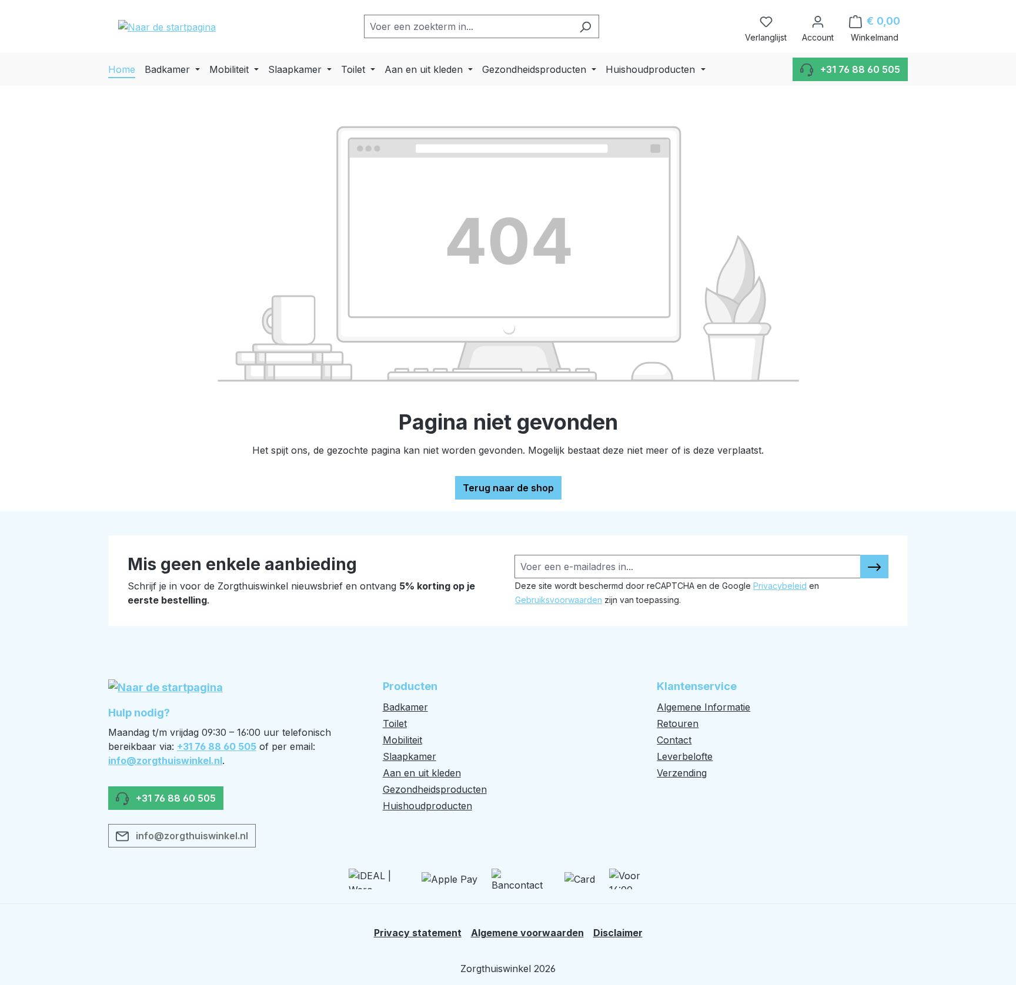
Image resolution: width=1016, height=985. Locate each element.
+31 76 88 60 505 (216, 746)
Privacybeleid (780, 586)
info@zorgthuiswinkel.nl (165, 760)
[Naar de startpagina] (167, 26)
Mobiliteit (402, 740)
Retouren (677, 723)
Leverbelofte (685, 756)
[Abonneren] (874, 566)
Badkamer (405, 707)
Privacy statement (418, 933)
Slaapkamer (409, 756)
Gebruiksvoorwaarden (558, 600)
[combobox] (468, 26)
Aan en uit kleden (422, 773)
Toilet (395, 723)
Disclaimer (618, 933)
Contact (674, 740)
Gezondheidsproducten (435, 789)
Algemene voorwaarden (527, 933)
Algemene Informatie (703, 707)
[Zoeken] (585, 26)
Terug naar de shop (508, 488)
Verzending (682, 773)
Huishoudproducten (427, 806)
